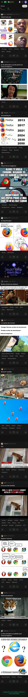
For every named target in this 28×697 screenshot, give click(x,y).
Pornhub (17, 49)
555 (17, 356)
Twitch (22, 49)
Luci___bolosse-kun (8, 14)
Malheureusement (7, 595)
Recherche (15, 582)
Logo (11, 150)
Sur (19, 522)
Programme (18, 525)
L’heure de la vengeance (8, 166)
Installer (11, 525)
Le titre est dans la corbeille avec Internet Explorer (11, 634)
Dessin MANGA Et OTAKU (8, 353)
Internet (4, 358)
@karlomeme (10, 309)
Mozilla (15, 579)
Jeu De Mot (4, 525)
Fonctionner (5, 356)
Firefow (4, 520)
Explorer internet (6, 538)
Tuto (9, 522)
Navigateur (4, 150)
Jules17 (5, 320)
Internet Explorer (13, 205)
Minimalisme (11, 252)
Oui (2, 446)
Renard (8, 425)
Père (22, 307)
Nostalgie (4, 49)
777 (25, 525)
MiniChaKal (6, 62)
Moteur (8, 582)
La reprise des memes (8, 323)
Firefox (10, 49)
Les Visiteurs (5, 307)
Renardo (5, 592)
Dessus (14, 522)
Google (18, 353)
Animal (19, 428)
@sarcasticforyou (6, 152)
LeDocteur (6, 631)
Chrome (20, 677)
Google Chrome (5, 207)
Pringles (9, 51)
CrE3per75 (6, 443)
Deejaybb (6, 112)
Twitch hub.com (6, 17)
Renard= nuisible (6, 372)
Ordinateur (4, 428)
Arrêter (12, 356)
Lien (17, 307)
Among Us (4, 205)
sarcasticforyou (6, 115)
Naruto (22, 356)
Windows (14, 469)
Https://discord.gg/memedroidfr (9, 147)
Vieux (3, 309)
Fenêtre (4, 522)
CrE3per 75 (4, 472)
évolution (17, 150)
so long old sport (6, 221)
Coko (5, 163)
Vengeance (20, 207)
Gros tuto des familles (8, 485)
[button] (22, 2)
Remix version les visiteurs (9, 284)
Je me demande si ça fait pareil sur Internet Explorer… (12, 66)
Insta (3, 51)
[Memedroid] (5, 2)
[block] (26, 14)
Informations (22, 469)
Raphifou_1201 (7, 218)
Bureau (19, 425)
